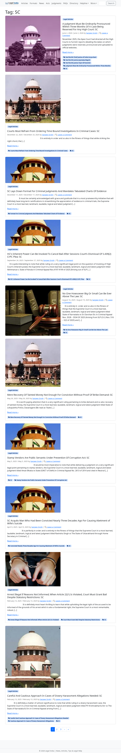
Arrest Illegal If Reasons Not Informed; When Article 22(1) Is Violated (34, 620)
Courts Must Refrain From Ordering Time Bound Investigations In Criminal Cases (38, 151)
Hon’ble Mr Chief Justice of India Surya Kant (80, 57)
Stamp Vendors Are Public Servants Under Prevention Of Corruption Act (41, 480)
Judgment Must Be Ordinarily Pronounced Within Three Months (87, 66)
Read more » (68, 52)
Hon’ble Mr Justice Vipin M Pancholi (78, 63)
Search (111, 3)
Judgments (56, 3)
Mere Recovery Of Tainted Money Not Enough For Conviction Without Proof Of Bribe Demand (43, 417)
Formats (33, 3)
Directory (74, 3)
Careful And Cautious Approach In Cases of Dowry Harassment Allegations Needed (39, 718)
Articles (24, 3)
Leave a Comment (65, 135)
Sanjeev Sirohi (91, 33)
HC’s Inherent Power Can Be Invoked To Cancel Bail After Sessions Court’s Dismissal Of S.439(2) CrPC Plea (47, 279)
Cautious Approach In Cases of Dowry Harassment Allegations (32, 721)
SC (66, 69)
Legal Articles (68, 19)
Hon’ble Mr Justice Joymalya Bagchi (77, 60)
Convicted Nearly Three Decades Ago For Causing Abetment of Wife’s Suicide (37, 546)
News (41, 3)
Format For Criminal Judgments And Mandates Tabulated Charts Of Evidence (37, 214)
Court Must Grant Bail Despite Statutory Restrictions (81, 620)
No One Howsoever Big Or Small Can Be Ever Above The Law (86, 330)
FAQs (65, 3)
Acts (48, 3)
